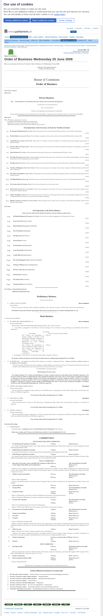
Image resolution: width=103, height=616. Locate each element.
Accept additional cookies (16, 20)
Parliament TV (82, 40)
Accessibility (69, 28)
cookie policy (59, 14)
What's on (34, 40)
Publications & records (68, 40)
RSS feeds (87, 28)
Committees (56, 40)
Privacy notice (64, 612)
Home (7, 37)
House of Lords (25, 40)
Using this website (48, 612)
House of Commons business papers (75, 45)
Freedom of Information (30, 612)
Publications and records (46, 45)
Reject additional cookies (43, 20)
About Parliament (51, 37)
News (90, 40)
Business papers (59, 45)
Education (79, 37)
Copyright (57, 612)
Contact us (96, 28)
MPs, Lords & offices (36, 37)
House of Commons (11, 40)
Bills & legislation (44, 40)
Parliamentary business (19, 37)
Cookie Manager (82, 612)
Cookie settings (65, 20)
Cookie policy (73, 612)
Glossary (13, 612)
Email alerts (79, 28)
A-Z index (6, 612)
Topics (7, 42)
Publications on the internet (81, 51)
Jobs (40, 612)
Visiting (72, 37)
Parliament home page (18, 45)
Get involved (63, 37)
